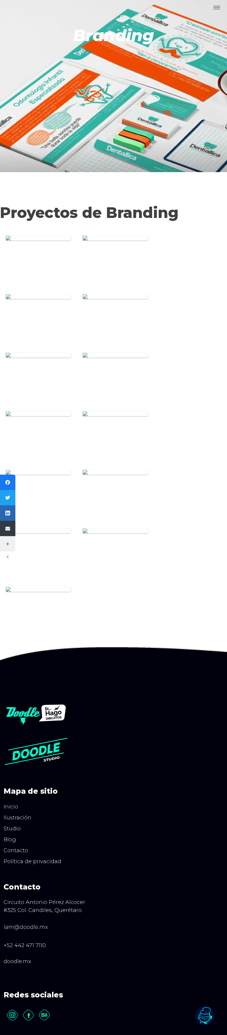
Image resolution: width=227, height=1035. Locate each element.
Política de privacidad (32, 861)
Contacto (16, 850)
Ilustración (17, 817)
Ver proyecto (38, 271)
